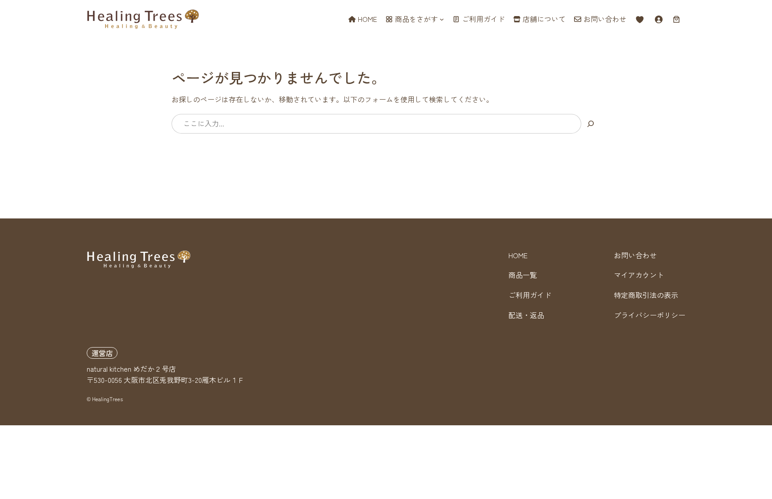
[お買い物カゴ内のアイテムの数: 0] (676, 19)
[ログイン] (658, 19)
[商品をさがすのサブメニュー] (442, 19)
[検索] (590, 124)
